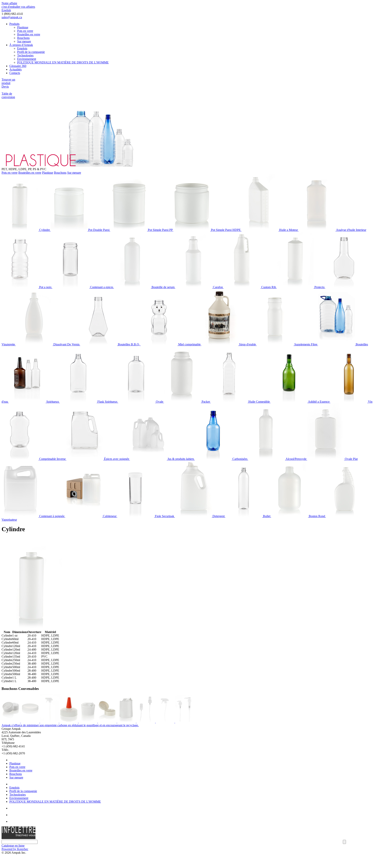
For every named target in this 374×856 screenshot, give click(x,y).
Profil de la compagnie (31, 52)
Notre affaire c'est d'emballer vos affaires (18, 5)
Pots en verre (25, 31)
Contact (14, 821)
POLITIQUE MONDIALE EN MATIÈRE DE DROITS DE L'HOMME (63, 62)
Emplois (22, 48)
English (6, 10)
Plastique (22, 27)
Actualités (15, 69)
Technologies (25, 55)
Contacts (14, 73)
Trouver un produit (8, 81)
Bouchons (23, 38)
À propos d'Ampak (21, 45)
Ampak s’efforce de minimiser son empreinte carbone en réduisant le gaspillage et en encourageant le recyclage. (70, 725)
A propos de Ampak (21, 784)
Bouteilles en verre (28, 34)
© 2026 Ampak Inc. (14, 852)
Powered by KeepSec (15, 849)
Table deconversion (8, 95)
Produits (14, 24)
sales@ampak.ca (12, 17)
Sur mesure (24, 41)
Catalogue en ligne (13, 845)
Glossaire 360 (17, 66)
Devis (5, 86)
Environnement (26, 59)
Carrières (14, 814)
